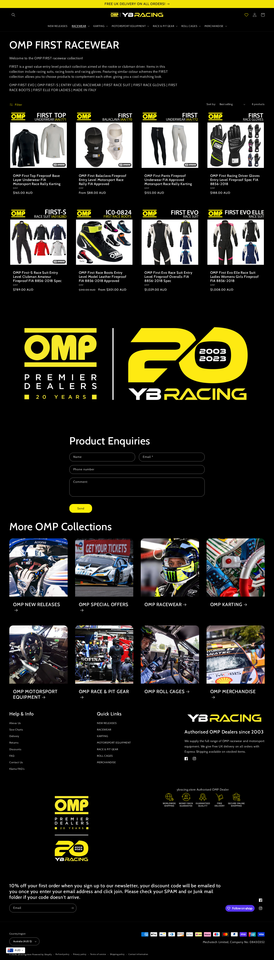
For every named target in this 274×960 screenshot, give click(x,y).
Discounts (15, 749)
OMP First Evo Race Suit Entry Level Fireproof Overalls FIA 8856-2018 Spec (168, 277)
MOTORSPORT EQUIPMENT (114, 742)
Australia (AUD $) (22, 941)
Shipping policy (117, 954)
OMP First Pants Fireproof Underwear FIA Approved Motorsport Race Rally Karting (168, 180)
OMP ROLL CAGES (164, 691)
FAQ (12, 755)
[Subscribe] (72, 908)
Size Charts (16, 729)
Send (80, 508)
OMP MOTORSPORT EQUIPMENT (35, 694)
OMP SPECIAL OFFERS (103, 604)
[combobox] (15, 950)
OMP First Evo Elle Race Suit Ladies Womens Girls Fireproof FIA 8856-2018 (234, 277)
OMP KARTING (226, 604)
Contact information (138, 954)
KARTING (102, 736)
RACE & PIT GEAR (107, 749)
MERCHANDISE (106, 762)
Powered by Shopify (42, 954)
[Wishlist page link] (246, 15)
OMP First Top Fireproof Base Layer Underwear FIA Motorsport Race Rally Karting (36, 180)
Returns (13, 742)
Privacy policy (79, 954)
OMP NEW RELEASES (36, 604)
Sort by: (211, 104)
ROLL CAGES (105, 755)
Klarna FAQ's (16, 768)
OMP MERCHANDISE (233, 691)
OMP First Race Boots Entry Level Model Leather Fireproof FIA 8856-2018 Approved (102, 277)
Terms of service (98, 954)
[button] (13, 15)
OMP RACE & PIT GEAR (104, 691)
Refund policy (62, 954)
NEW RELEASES (106, 723)
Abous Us (15, 723)
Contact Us (16, 762)
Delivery (14, 736)
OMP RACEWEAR (163, 604)
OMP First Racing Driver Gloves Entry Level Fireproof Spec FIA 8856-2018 (235, 180)
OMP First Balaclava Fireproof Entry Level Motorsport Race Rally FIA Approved (102, 180)
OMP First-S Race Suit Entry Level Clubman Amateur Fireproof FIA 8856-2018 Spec (37, 277)
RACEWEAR (104, 729)
